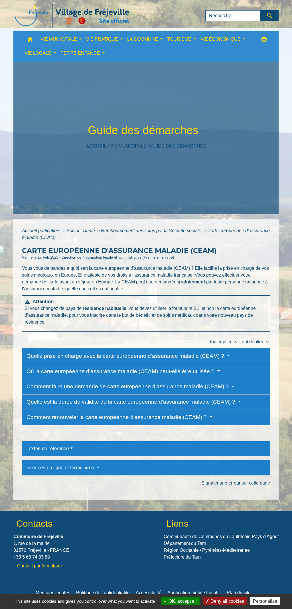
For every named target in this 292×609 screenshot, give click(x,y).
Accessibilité (148, 592)
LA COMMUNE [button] (143, 39)
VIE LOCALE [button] (38, 53)
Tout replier (223, 341)
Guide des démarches (178, 146)
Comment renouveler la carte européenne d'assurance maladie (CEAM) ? (117, 417)
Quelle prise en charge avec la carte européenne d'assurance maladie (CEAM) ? (126, 356)
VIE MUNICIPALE (128, 146)
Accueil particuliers (42, 230)
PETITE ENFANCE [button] (80, 53)
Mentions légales (53, 592)
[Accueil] (71, 15)
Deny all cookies (226, 601)
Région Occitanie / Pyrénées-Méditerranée (207, 550)
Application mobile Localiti (194, 592)
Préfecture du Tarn (182, 557)
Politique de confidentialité (103, 592)
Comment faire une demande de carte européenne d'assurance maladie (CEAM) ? (128, 386)
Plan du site (239, 592)
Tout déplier (255, 341)
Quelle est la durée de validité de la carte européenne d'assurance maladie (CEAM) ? (132, 402)
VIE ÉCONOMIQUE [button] (221, 39)
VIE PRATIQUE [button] (102, 39)
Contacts (34, 523)
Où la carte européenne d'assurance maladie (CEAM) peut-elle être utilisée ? (121, 371)
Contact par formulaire (39, 565)
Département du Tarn (185, 543)
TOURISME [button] (179, 39)
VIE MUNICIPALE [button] (59, 39)
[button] (30, 41)
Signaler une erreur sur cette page (235, 483)
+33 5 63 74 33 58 (31, 557)
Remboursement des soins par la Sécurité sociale (151, 230)
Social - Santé (81, 230)
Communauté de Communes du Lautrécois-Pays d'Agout (221, 536)
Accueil (96, 146)
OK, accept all (182, 601)
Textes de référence (48, 448)
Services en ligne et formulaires (61, 467)
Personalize (265, 601)
